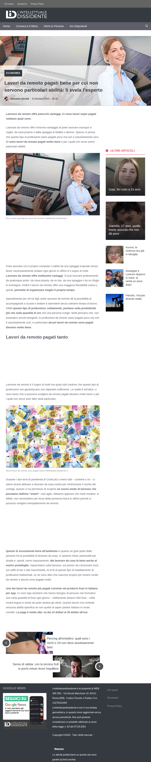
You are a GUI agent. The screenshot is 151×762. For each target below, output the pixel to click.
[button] (146, 26)
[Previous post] (6, 642)
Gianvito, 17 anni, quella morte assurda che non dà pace (124, 229)
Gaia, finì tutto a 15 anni (124, 189)
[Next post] (99, 666)
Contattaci (57, 739)
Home (6, 26)
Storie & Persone (54, 26)
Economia (13, 73)
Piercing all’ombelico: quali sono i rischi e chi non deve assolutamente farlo (70, 643)
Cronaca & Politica (27, 26)
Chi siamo (9, 4)
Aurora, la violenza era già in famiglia (135, 251)
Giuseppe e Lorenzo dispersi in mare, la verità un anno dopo (135, 277)
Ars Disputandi (78, 26)
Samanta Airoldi (19, 98)
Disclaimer (22, 4)
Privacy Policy (37, 4)
